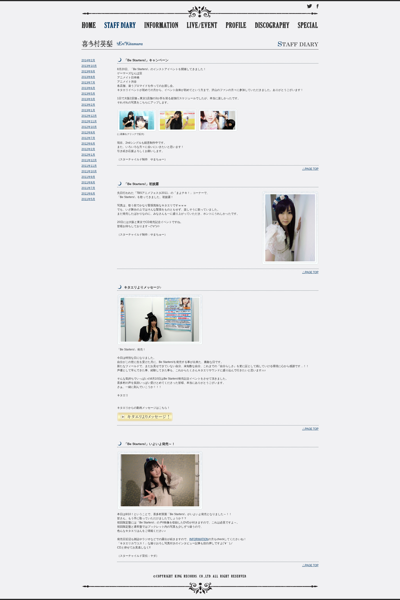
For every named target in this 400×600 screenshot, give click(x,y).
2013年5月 (88, 93)
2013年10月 (89, 66)
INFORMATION (198, 539)
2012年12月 (89, 116)
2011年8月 (88, 182)
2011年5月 (88, 199)
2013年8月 (88, 77)
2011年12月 (89, 160)
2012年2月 (88, 149)
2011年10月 (89, 171)
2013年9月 (88, 71)
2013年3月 (88, 99)
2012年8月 (88, 132)
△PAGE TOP (310, 168)
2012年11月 (89, 121)
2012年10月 (89, 127)
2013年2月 (88, 104)
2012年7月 (88, 138)
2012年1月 (88, 154)
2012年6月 (88, 143)
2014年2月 (88, 60)
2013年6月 (88, 88)
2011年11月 (89, 165)
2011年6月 (88, 193)
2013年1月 (88, 110)
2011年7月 (88, 188)
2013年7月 (88, 82)
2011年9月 (88, 177)
